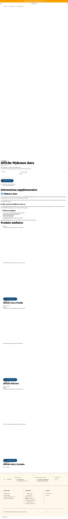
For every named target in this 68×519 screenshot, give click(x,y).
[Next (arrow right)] (66, 259)
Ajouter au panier (7, 180)
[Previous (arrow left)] (2, 259)
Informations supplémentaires (8, 185)
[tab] (35, 185)
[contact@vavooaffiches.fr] (35, 480)
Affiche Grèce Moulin (13, 303)
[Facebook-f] (55, 479)
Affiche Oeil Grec (11, 384)
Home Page (5, 6)
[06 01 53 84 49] (15, 480)
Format (3, 171)
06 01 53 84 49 (20, 479)
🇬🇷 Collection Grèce (12, 6)
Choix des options (11, 379)
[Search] (60, 3)
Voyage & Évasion (4, 160)
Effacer (21, 173)
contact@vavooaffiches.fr (43, 479)
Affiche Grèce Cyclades (13, 464)
